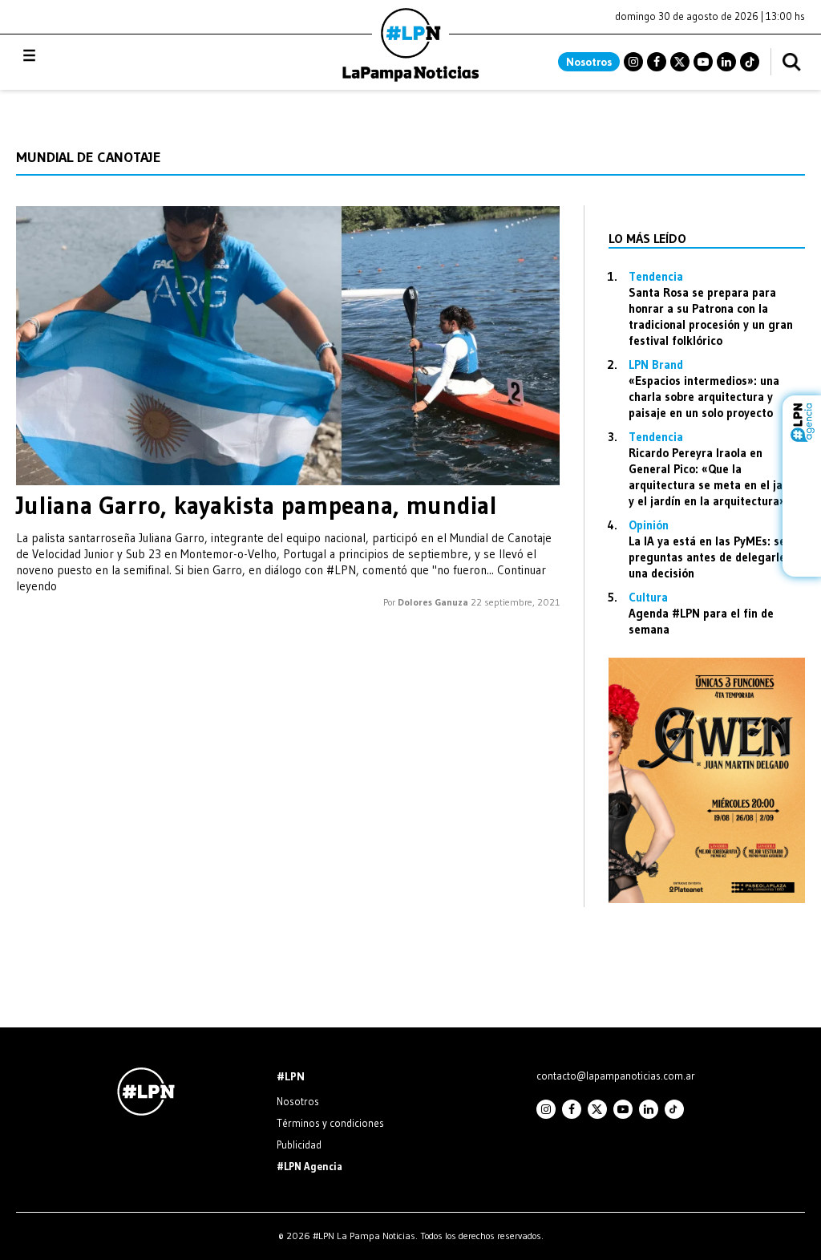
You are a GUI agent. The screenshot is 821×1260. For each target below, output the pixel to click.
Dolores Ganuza (433, 602)
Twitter (680, 61)
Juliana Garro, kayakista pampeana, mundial (256, 505)
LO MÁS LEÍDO (647, 238)
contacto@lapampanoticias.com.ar (615, 1075)
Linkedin (726, 61)
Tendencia (656, 276)
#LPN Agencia (309, 1166)
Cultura (648, 597)
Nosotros (589, 61)
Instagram (633, 61)
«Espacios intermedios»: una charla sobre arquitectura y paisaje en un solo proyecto (704, 396)
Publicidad (299, 1144)
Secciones (72, 56)
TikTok (749, 61)
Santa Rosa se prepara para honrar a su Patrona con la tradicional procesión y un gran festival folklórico (711, 316)
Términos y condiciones (330, 1122)
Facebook (656, 61)
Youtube (703, 61)
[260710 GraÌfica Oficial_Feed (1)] (707, 898)
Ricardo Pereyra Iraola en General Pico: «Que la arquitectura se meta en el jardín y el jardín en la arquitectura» (716, 476)
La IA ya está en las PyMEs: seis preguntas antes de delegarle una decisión (712, 557)
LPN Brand (656, 364)
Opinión (649, 525)
